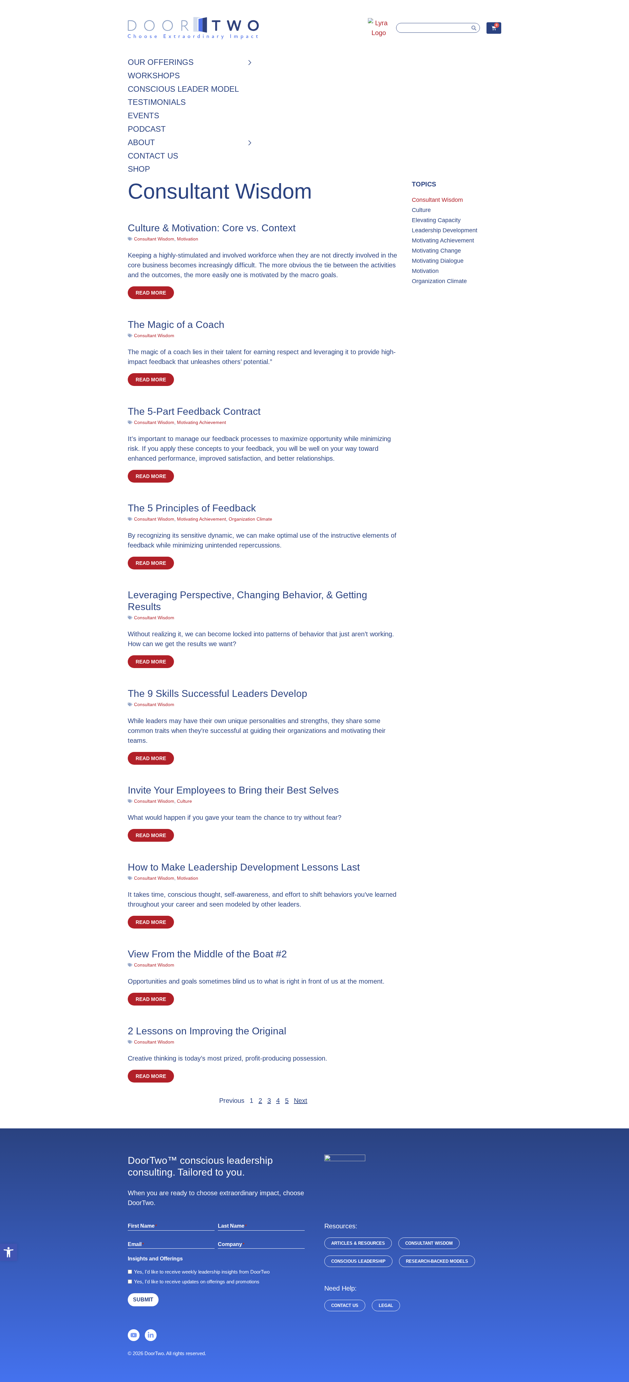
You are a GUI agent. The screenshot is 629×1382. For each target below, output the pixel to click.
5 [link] (287, 1100)
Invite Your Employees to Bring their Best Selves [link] (233, 790)
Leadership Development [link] (444, 230)
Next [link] (300, 1100)
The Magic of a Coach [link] (176, 324)
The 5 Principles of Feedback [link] (192, 508)
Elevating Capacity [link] (436, 220)
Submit (143, 1299)
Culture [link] (184, 801)
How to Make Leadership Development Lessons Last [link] (244, 867)
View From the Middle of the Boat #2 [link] (207, 954)
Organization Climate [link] (250, 519)
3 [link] (269, 1100)
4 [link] (278, 1100)
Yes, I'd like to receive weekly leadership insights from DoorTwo (202, 1271)
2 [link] (260, 1100)
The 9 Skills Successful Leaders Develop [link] (217, 693)
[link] (8, 1252)
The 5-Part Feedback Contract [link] (194, 411)
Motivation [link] (187, 238)
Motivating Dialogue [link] (438, 261)
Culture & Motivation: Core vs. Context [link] (211, 227)
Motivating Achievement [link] (201, 422)
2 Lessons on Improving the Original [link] (207, 1031)
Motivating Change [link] (436, 250)
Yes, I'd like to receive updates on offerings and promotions (196, 1281)
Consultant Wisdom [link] (154, 238)
